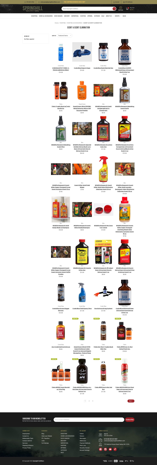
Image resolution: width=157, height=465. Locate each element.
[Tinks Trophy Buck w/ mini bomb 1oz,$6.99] (61, 90)
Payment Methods (85, 443)
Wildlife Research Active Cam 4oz (103, 146)
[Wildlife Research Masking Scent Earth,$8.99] (125, 90)
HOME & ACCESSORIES (46, 16)
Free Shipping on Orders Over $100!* (74, 2)
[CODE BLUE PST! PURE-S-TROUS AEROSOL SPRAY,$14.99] (61, 52)
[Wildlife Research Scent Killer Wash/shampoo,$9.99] (82, 209)
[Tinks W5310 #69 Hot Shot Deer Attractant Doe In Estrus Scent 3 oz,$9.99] (125, 371)
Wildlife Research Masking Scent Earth (124, 107)
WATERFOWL (75, 16)
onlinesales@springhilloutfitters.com (50, 2)
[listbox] (64, 35)
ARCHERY (67, 16)
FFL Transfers (46, 438)
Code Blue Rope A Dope (82, 68)
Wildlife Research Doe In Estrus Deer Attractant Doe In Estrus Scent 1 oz (124, 270)
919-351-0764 (30, 2)
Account (117, 2)
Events (117, 16)
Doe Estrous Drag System (103, 308)
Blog (124, 16)
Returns (82, 436)
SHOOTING (34, 16)
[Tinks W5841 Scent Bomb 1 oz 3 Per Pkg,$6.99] (61, 371)
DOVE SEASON (58, 16)
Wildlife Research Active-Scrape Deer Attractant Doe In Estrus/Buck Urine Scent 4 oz (125, 148)
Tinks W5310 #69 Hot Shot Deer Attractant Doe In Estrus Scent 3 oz (124, 389)
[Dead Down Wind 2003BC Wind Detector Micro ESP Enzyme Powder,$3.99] (82, 90)
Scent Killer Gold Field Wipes (82, 186)
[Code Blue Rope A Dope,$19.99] (82, 52)
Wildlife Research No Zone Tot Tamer (103, 227)
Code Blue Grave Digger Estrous (60, 309)
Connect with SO (27, 441)
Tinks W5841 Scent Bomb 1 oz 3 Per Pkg (61, 388)
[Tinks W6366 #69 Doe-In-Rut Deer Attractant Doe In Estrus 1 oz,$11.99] (82, 371)
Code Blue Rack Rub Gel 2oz (103, 68)
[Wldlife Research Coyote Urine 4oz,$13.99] (82, 252)
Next (130, 401)
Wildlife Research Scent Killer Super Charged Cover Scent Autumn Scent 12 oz (60, 187)
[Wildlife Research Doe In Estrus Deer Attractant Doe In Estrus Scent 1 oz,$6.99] (125, 252)
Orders (82, 433)
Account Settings (84, 450)
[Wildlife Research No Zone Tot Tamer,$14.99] (103, 209)
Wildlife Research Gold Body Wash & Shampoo (60, 227)
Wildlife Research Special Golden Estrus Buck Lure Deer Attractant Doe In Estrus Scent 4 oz (82, 148)
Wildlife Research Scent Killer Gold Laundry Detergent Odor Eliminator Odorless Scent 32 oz (124, 188)
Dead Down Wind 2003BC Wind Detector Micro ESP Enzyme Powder (82, 108)
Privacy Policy (26, 448)
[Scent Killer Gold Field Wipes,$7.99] (82, 169)
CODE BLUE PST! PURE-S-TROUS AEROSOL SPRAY (60, 69)
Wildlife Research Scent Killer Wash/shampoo (82, 227)
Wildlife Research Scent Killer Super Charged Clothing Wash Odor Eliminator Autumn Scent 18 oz (125, 230)
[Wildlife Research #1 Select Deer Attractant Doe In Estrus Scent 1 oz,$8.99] (103, 252)
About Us (109, 16)
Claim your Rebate (47, 436)
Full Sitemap (45, 443)
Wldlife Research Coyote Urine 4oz (82, 269)
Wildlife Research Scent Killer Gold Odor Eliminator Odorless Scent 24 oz (103, 187)
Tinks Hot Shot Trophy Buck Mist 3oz (103, 348)
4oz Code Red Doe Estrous (61, 347)
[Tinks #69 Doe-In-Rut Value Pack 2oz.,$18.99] (125, 331)
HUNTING (83, 16)
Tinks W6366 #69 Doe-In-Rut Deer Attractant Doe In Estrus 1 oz (82, 389)
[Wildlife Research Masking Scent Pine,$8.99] (61, 129)
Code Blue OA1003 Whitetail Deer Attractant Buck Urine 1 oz (124, 70)
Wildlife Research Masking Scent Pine (60, 146)
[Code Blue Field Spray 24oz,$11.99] (82, 292)
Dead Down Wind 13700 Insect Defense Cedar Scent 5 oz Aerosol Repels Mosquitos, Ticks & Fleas (82, 350)
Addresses (83, 441)
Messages (83, 438)
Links (43, 441)
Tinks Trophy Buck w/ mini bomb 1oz (61, 107)
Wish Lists (120, 10)
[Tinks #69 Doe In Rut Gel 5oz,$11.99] (103, 371)
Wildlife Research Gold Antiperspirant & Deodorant (103, 108)
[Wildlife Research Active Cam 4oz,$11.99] (103, 129)
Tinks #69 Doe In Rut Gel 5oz (103, 388)
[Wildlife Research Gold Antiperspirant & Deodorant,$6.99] (103, 90)
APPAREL (89, 16)
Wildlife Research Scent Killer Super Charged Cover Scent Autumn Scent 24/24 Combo (60, 271)
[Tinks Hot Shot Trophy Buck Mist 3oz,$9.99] (103, 331)
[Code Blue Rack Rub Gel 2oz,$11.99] (103, 52)
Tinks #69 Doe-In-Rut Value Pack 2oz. (125, 348)
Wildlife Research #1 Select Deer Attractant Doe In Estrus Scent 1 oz (103, 270)
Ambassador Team (27, 438)
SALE (102, 16)
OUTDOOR (97, 16)
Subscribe (130, 420)
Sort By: (54, 35)
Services (25, 443)
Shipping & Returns (27, 445)
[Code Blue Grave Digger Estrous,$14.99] (61, 292)
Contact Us (25, 436)
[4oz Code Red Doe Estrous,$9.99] (61, 331)
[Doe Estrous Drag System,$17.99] (103, 292)
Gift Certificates (128, 2)
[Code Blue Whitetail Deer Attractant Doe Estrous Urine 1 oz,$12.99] (125, 292)
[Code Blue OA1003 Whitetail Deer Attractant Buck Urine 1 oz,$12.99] (125, 52)
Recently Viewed (84, 448)
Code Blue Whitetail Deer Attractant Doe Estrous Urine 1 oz (125, 311)
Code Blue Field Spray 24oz (82, 308)
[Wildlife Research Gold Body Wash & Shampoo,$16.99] (61, 209)
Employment (26, 433)
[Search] (114, 8)
